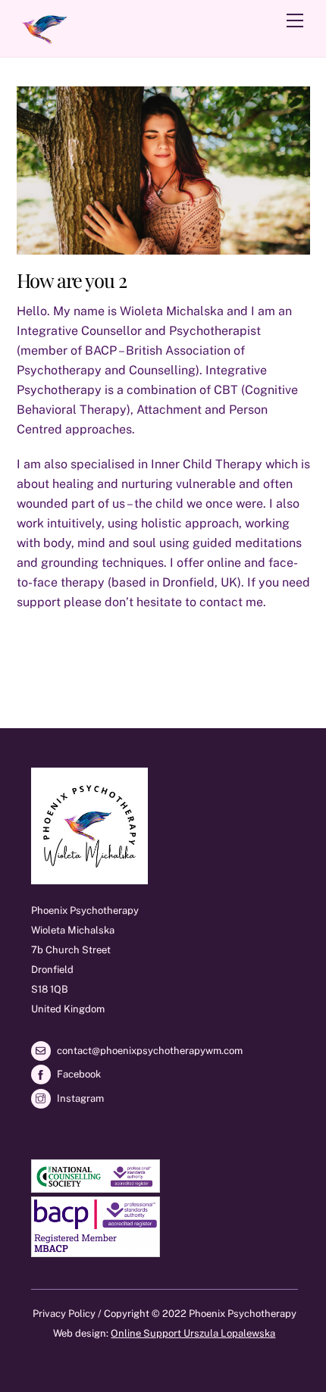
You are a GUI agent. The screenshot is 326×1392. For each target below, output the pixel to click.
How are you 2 (72, 279)
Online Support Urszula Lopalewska (193, 1333)
